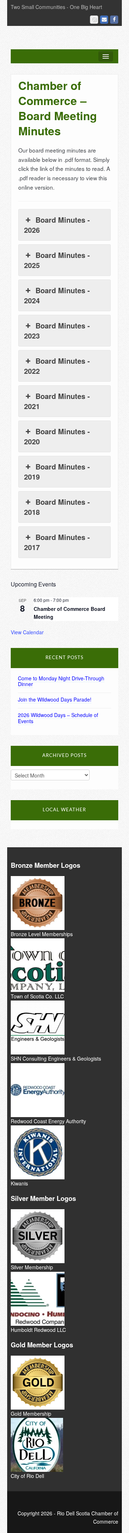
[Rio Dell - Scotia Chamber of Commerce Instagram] (94, 19)
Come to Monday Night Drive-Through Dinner (61, 681)
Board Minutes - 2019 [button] (57, 471)
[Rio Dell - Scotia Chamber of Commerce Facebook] (114, 19)
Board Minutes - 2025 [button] (57, 260)
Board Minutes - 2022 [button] (57, 365)
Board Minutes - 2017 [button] (57, 542)
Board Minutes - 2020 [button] (57, 436)
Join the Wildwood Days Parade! (54, 699)
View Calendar (27, 632)
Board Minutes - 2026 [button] (57, 224)
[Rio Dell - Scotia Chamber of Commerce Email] (104, 19)
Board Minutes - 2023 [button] (57, 330)
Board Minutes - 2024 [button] (57, 295)
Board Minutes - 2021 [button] (57, 401)
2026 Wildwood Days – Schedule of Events (58, 718)
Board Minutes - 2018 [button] (57, 506)
